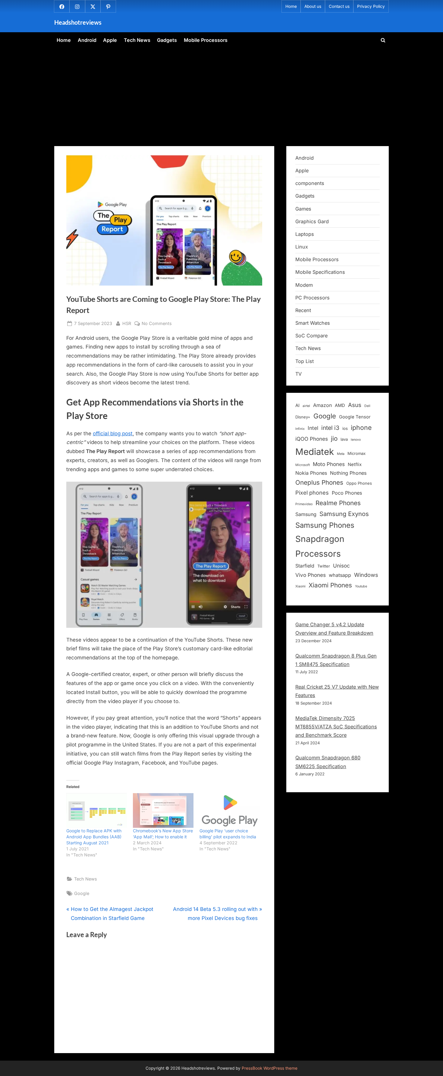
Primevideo (304, 504)
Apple (110, 40)
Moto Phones (329, 464)
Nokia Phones (311, 473)
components (309, 183)
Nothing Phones (348, 473)
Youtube (361, 586)
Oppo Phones (359, 483)
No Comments (157, 324)
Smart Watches (312, 323)
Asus (354, 405)
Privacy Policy (371, 6)
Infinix (300, 429)
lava (344, 439)
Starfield (304, 566)
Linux (301, 247)
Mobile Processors (206, 40)
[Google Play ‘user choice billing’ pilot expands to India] (230, 810)
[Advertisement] (221, 93)
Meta (340, 454)
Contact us (339, 6)
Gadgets (167, 40)
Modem (304, 285)
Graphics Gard (312, 221)
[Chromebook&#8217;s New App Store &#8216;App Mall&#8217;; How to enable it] (163, 810)
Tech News (137, 40)
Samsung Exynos (344, 514)
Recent (303, 310)
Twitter (323, 566)
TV (298, 374)
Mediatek (314, 451)
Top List (304, 361)
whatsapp (340, 575)
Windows (366, 574)
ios (345, 428)
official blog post (113, 433)
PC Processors (312, 298)
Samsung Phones (324, 525)
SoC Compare (311, 336)
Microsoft (302, 465)
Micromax (356, 453)
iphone (361, 427)
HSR (126, 323)
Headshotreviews (78, 22)
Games (303, 209)
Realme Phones (338, 503)
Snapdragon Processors (319, 546)
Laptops (304, 234)
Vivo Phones (310, 575)
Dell (367, 406)
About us (312, 6)
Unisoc (341, 565)
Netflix (355, 464)
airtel (306, 406)
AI (297, 405)
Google (81, 893)
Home (291, 6)
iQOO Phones (311, 439)
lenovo (356, 440)
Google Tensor (355, 417)
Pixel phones (312, 492)
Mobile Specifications (320, 272)
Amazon (322, 405)
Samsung (305, 514)
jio (334, 438)
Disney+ (302, 416)
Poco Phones (347, 493)
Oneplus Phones (319, 482)
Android (87, 40)
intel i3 (330, 427)
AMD (340, 405)
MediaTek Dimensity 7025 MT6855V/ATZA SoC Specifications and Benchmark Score (336, 726)
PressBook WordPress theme (269, 1068)
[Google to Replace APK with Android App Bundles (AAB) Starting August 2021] (96, 810)
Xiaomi (300, 586)
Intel (313, 428)
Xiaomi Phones (330, 585)
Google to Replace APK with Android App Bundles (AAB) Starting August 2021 (93, 836)
